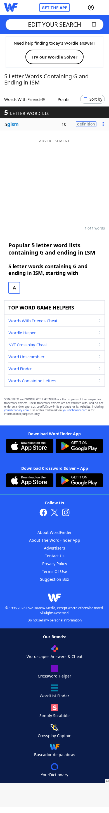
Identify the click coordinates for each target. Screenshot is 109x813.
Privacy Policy (54, 563)
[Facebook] (43, 513)
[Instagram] (65, 513)
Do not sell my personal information (54, 620)
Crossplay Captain (55, 735)
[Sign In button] (91, 7)
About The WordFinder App (54, 540)
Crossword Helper (54, 676)
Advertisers (54, 548)
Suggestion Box (54, 579)
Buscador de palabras (54, 754)
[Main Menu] (102, 7)
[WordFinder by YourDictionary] (11, 7)
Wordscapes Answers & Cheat (54, 656)
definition (86, 124)
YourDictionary (54, 774)
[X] (54, 513)
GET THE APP (54, 7)
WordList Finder (54, 695)
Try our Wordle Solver (54, 57)
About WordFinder (54, 532)
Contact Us (54, 555)
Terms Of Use (54, 571)
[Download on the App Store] (29, 446)
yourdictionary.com (16, 410)
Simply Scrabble (54, 715)
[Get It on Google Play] (79, 446)
